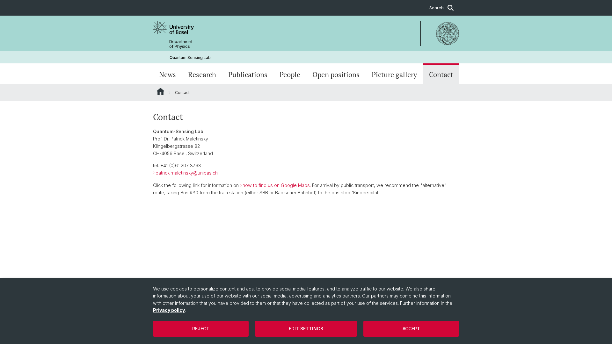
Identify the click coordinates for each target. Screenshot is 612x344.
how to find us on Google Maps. (277, 185)
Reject (200, 328)
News (167, 74)
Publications (247, 74)
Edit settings (306, 328)
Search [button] (436, 7)
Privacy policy (169, 310)
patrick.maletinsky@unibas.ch (187, 173)
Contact (441, 74)
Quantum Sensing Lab (190, 57)
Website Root (160, 91)
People (290, 74)
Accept (411, 328)
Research (202, 74)
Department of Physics (181, 44)
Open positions (336, 74)
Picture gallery (394, 74)
